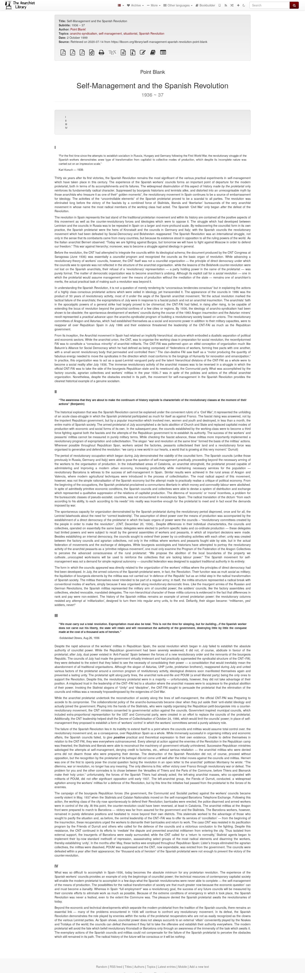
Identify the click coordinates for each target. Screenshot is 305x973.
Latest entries (167, 967)
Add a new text (199, 967)
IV (66, 127)
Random (101, 967)
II (65, 120)
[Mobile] (219, 5)
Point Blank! (78, 29)
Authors (139, 967)
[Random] (232, 5)
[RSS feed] (226, 5)
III (66, 124)
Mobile (182, 967)
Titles (128, 967)
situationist (130, 33)
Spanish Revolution (151, 33)
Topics (151, 967)
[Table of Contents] (120, 5)
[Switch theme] (243, 5)
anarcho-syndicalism (83, 33)
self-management (110, 33)
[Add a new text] (238, 5)
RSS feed (116, 967)
